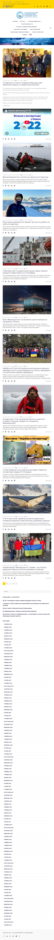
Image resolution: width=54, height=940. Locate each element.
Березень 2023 (8, 745)
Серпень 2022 (8, 765)
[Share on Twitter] (5, 139)
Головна (15, 21)
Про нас (22, 21)
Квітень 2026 (8, 636)
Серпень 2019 (8, 872)
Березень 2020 (8, 851)
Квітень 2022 (8, 777)
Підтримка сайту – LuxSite (9, 932)
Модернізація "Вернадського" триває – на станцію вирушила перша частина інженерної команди (24, 568)
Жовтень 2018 (8, 901)
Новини (24, 34)
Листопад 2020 (9, 827)
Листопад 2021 (8, 792)
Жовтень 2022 (8, 760)
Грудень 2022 (8, 754)
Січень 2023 (7, 751)
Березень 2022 (8, 780)
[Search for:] (27, 591)
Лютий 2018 (7, 916)
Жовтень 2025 (8, 653)
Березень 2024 (8, 709)
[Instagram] (41, 6)
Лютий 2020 (7, 854)
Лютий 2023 (7, 748)
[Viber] (50, 6)
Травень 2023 (8, 739)
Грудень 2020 (8, 824)
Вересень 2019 (8, 869)
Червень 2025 (8, 665)
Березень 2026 (8, 639)
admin (22, 80)
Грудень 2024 (8, 683)
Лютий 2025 (7, 677)
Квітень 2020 (8, 848)
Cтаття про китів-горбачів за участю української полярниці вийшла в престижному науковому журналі (26, 520)
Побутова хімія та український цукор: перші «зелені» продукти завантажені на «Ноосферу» (25, 272)
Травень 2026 (8, 633)
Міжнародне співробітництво (20, 32)
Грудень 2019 (8, 860)
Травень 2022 (8, 774)
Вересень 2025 (8, 656)
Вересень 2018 (8, 904)
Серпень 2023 (8, 730)
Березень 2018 (8, 913)
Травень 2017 (8, 925)
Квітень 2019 (7, 883)
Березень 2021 (8, 816)
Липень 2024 (8, 698)
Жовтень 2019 (8, 866)
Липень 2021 (7, 804)
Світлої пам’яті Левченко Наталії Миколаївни (17, 608)
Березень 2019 (8, 886)
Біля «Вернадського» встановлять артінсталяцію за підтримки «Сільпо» (25, 321)
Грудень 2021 (8, 789)
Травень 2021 (8, 810)
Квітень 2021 (7, 813)
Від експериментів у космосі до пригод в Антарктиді (25, 177)
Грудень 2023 (8, 718)
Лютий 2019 (7, 889)
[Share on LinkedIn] (11, 139)
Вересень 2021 (8, 798)
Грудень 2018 (8, 895)
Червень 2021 (8, 807)
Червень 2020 (8, 842)
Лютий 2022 (7, 783)
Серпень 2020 (8, 836)
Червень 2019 (8, 877)
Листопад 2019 (8, 863)
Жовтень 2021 (8, 795)
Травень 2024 (8, 703)
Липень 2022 (7, 768)
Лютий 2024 (7, 712)
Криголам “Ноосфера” (21, 29)
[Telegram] (47, 6)
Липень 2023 (7, 733)
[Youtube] (38, 6)
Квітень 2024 (8, 706)
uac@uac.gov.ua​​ (19, 1)
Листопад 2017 (8, 922)
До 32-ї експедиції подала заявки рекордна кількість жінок (22, 600)
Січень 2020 (7, 857)
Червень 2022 (8, 771)
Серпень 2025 (8, 659)
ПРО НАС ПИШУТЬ (16, 174)
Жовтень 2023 (8, 724)
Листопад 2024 (9, 686)
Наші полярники (35, 29)
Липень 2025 (7, 662)
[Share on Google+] (9, 139)
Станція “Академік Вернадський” (26, 26)
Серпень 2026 (8, 624)
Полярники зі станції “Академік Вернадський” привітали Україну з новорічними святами (22, 84)
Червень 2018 (8, 910)
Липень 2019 (7, 875)
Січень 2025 (7, 680)
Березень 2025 (8, 674)
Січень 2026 (7, 644)
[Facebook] (34, 6)
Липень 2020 (8, 839)
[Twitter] (44, 6)
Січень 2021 (7, 821)
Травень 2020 (8, 845)
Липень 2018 (7, 907)
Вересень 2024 (8, 692)
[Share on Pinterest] (14, 139)
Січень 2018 (7, 919)
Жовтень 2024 (8, 689)
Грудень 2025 (8, 647)
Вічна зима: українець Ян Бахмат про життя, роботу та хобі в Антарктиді (26, 223)
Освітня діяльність (27, 24)
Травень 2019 (8, 880)
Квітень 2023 (8, 742)
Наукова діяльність (34, 21)
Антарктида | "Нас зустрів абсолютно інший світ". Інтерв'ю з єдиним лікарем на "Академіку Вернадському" (24, 421)
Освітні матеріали (37, 32)
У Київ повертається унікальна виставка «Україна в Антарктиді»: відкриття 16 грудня (25, 471)
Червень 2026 (8, 630)
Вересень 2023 (8, 727)
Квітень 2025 (8, 671)
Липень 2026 (8, 627)
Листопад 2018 (8, 898)
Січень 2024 (7, 715)
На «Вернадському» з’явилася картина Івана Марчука (20, 611)
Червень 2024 (8, 701)
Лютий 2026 (7, 642)
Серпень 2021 (8, 801)
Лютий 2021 (7, 818)
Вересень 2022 (8, 762)
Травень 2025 (8, 668)
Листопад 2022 (8, 757)
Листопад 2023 (8, 721)
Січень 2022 (7, 786)
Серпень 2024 (8, 695)
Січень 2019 (7, 892)
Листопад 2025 (8, 650)
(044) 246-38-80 (7, 2)
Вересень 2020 (8, 833)
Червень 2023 (8, 736)
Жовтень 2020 (8, 830)
